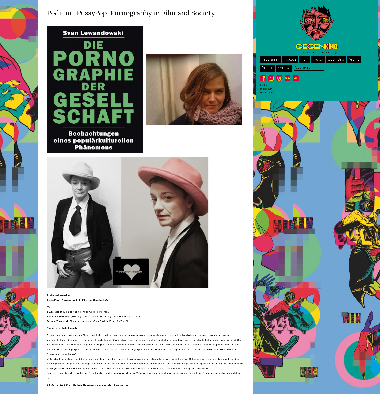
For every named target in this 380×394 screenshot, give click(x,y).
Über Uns (336, 59)
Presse (267, 68)
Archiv (354, 59)
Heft (304, 59)
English (264, 85)
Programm (270, 59)
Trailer (318, 59)
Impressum (266, 89)
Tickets (290, 59)
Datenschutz (267, 93)
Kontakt (284, 68)
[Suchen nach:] (309, 68)
